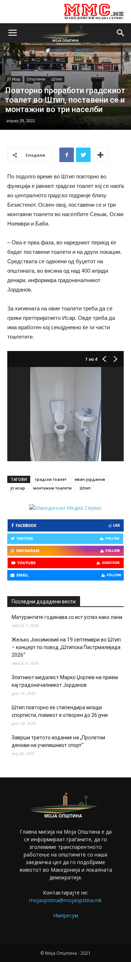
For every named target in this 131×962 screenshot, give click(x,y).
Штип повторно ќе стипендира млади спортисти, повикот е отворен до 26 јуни (60, 711)
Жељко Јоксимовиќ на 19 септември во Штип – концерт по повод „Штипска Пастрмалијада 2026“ (66, 647)
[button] (121, 33)
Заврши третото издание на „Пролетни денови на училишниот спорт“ (58, 741)
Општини (36, 79)
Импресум (65, 915)
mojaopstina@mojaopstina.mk (65, 900)
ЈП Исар (13, 79)
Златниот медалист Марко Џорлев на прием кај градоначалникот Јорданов (65, 681)
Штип (56, 79)
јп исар (18, 488)
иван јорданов (90, 479)
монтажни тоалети (52, 488)
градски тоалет (51, 479)
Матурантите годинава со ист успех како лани (67, 617)
